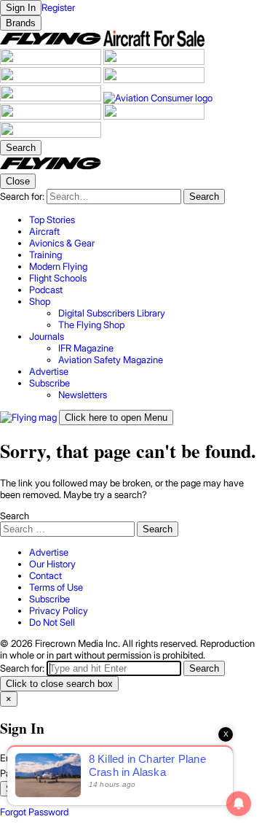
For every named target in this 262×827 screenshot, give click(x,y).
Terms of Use (56, 587)
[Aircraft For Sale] (154, 43)
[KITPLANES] (154, 79)
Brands (21, 23)
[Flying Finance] (51, 116)
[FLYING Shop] (50, 134)
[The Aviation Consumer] (158, 98)
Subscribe (49, 599)
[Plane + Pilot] (51, 98)
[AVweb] (154, 61)
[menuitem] (145, 219)
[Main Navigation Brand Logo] (50, 168)
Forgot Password (34, 812)
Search (14, 515)
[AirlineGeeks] (51, 61)
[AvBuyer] (51, 79)
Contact (45, 575)
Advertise (48, 552)
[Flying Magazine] (51, 43)
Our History (52, 564)
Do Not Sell (52, 622)
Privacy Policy (58, 610)
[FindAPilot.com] (154, 116)
